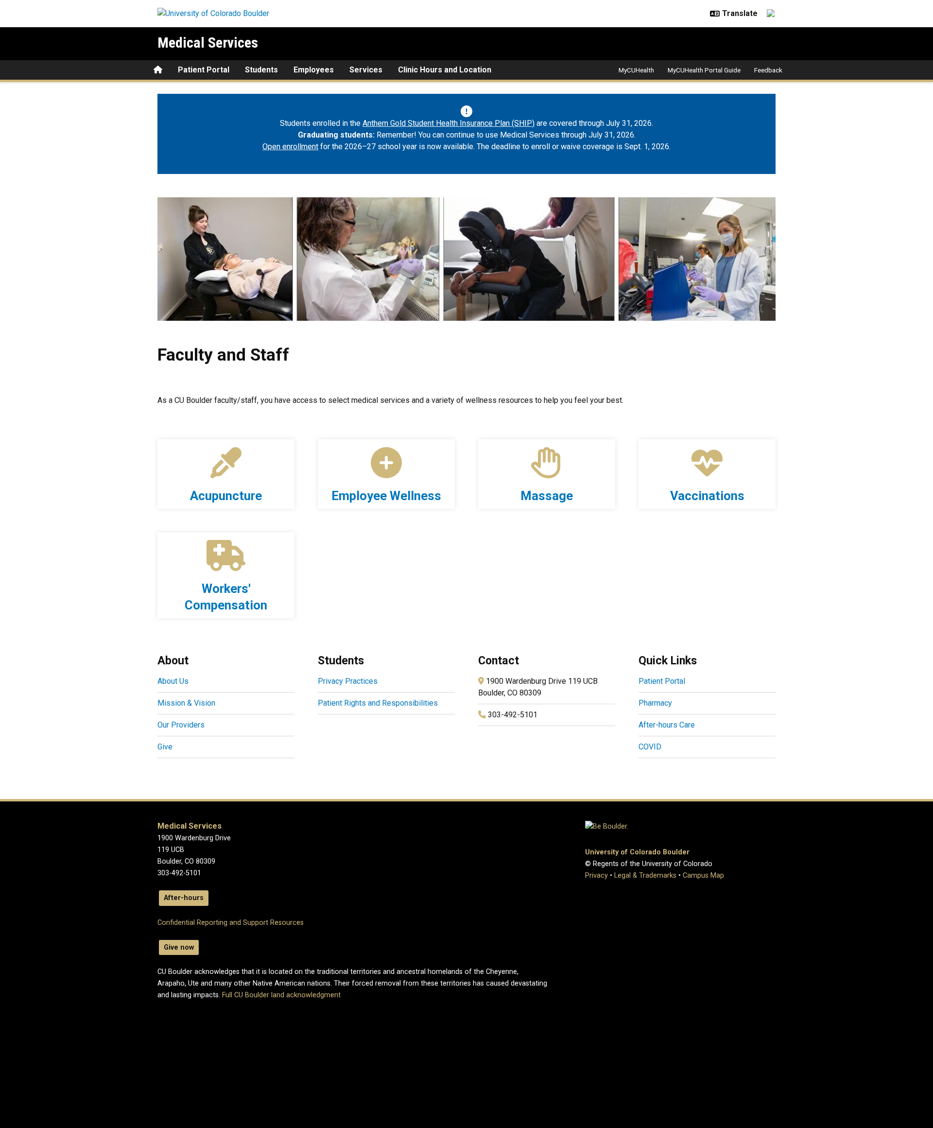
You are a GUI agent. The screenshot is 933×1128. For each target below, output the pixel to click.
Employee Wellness (386, 495)
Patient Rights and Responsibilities (378, 703)
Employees (314, 69)
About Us (173, 681)
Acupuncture (226, 495)
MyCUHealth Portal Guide (704, 70)
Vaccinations (707, 495)
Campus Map (703, 875)
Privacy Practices (348, 681)
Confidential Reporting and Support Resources (230, 923)
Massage (546, 495)
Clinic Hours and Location (444, 69)
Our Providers (181, 724)
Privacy (596, 875)
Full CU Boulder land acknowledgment (281, 995)
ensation (242, 605)
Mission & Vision (186, 703)
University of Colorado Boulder (637, 852)
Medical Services (207, 42)
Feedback (768, 70)
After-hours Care (667, 724)
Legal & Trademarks (645, 875)
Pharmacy (655, 703)
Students (261, 69)
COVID (650, 746)
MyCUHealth (636, 70)
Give (165, 746)
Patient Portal (203, 69)
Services (365, 69)
